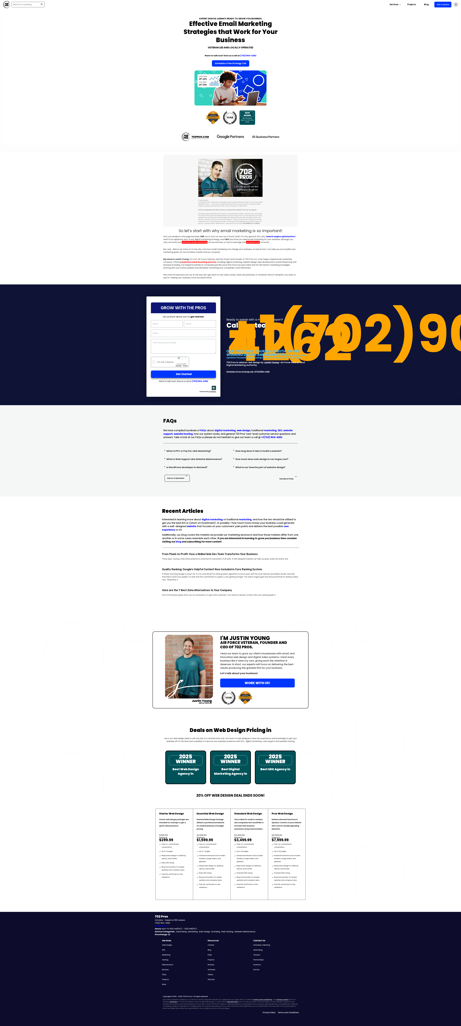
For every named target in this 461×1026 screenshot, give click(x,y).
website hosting (183, 434)
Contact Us (259, 940)
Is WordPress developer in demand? (186, 467)
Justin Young (271, 362)
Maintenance (167, 964)
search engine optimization (280, 236)
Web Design (167, 945)
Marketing (166, 955)
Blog (426, 4)
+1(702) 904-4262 (271, 437)
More (164, 984)
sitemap (173, 1002)
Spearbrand (232, 1002)
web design (243, 430)
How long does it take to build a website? (258, 450)
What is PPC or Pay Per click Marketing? (188, 450)
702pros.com (161, 925)
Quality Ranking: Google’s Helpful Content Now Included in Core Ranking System (212, 569)
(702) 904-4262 (248, 55)
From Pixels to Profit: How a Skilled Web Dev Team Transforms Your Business (210, 554)
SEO (280, 430)
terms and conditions (262, 999)
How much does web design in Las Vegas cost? (261, 459)
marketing (270, 430)
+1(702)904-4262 (262, 371)
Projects (411, 4)
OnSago (212, 392)
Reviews (165, 969)
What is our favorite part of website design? (260, 467)
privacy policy (282, 999)
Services (166, 940)
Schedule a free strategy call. (240, 371)
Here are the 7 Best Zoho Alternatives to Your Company (197, 590)
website (191, 526)
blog (178, 541)
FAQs (203, 430)
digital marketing (225, 430)
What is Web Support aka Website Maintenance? (194, 459)
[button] (196, 451)
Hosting (165, 960)
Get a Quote (443, 4)
